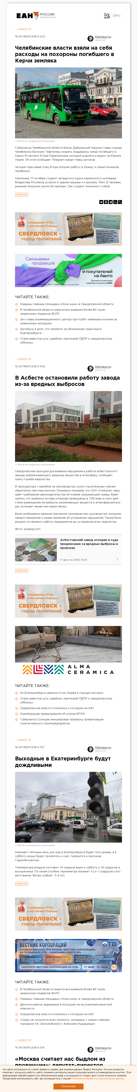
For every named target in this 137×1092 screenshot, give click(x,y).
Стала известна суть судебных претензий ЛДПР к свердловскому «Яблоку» (66, 341)
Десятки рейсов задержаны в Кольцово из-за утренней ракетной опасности (66, 1006)
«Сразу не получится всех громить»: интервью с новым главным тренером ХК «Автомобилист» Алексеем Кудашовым (64, 1022)
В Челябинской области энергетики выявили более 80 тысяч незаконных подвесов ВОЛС (62, 312)
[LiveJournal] (120, 202)
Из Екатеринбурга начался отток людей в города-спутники (61, 693)
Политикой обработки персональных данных (98, 1079)
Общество (21, 195)
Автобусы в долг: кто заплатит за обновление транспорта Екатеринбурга (60, 331)
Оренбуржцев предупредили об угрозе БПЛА (52, 714)
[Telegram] (111, 202)
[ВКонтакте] (101, 202)
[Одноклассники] (106, 202)
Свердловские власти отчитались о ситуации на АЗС (57, 708)
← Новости (23, 29)
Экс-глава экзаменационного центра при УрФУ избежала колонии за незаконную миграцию (68, 321)
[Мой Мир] (115, 202)
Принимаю (68, 1086)
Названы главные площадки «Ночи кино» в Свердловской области (66, 304)
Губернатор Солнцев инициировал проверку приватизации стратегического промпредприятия (62, 721)
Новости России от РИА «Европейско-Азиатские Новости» (28, 16)
